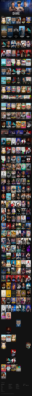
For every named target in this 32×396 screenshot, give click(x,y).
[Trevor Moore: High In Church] (18, 360)
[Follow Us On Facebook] (23, 385)
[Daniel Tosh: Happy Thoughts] (23, 219)
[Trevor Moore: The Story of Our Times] (23, 360)
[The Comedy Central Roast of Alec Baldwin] (13, 196)
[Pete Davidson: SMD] (3, 323)
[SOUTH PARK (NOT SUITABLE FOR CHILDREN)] (13, 338)
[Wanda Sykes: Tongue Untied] (23, 367)
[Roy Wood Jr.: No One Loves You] (13, 330)
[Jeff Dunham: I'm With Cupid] (8, 256)
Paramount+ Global (3, 391)
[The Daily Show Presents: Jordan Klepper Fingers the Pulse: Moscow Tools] (23, 278)
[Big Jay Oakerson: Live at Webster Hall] (28, 174)
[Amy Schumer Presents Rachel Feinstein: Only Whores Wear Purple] (8, 166)
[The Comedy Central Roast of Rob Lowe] (28, 204)
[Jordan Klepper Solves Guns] (3, 278)
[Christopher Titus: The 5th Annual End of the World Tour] (3, 196)
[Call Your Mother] (28, 181)
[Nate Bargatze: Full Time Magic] (3, 308)
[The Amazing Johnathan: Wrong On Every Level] (28, 159)
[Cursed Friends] (28, 211)
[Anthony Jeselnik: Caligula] (28, 166)
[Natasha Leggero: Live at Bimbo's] (28, 300)
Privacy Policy (10, 386)
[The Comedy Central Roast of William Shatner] (3, 211)
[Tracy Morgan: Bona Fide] (13, 360)
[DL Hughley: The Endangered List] (8, 219)
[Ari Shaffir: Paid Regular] (3, 174)
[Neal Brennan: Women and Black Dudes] (13, 308)
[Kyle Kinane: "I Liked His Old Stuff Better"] (3, 293)
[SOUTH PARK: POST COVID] (28, 330)
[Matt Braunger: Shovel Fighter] (3, 300)
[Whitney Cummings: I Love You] (28, 367)
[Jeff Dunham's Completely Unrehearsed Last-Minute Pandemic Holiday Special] (13, 256)
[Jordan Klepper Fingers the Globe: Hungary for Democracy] (8, 278)
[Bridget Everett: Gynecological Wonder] (13, 181)
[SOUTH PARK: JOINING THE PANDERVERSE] (8, 338)
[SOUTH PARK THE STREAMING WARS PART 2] (3, 338)
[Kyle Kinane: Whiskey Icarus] (13, 293)
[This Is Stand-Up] (23, 353)
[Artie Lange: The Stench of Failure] (8, 174)
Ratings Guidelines (17, 386)
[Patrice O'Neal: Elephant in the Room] (18, 315)
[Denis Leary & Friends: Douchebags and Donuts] (18, 226)
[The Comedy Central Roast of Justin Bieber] (18, 204)
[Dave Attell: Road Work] (28, 219)
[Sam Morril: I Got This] (23, 338)
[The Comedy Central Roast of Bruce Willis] (23, 196)
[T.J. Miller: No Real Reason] (23, 345)
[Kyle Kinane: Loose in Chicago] (8, 293)
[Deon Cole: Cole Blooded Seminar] (23, 226)
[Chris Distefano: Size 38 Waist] (23, 189)
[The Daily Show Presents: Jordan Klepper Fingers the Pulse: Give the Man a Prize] (13, 353)
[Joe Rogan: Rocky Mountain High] (13, 271)
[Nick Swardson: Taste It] (23, 308)
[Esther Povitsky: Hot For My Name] (23, 233)
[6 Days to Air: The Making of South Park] (3, 159)
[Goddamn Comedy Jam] (13, 241)
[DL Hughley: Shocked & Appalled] (3, 219)
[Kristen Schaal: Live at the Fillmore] (13, 286)
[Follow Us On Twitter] (25, 385)
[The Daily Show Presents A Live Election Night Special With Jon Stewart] (13, 219)
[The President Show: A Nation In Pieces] (13, 323)
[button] (3, 20)
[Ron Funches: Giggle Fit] (28, 323)
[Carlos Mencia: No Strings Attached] (13, 189)
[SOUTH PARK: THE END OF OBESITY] (18, 338)
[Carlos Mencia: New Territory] (8, 189)
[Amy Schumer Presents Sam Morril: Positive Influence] (13, 166)
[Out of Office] (13, 315)
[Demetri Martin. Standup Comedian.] (13, 226)
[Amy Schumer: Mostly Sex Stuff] (18, 166)
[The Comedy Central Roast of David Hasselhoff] (3, 204)
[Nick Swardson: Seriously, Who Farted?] (18, 308)
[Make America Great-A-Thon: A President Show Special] (23, 293)
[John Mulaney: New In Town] (18, 271)
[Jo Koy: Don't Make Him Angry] (23, 263)
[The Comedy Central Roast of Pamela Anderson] (23, 204)
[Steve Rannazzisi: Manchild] (13, 345)
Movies (1, 386)
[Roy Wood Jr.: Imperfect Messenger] (8, 330)
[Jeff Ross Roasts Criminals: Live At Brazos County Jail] (3, 263)
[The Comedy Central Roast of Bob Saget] (18, 196)
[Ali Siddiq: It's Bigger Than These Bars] (23, 159)
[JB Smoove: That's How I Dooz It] (23, 248)
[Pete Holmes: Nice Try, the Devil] (8, 323)
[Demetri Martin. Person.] (8, 226)
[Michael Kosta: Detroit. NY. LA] (8, 300)
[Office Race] (8, 315)
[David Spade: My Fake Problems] (3, 226)
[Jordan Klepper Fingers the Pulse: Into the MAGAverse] (18, 278)
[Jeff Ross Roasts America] (23, 256)
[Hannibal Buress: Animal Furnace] (23, 241)
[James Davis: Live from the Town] (28, 248)
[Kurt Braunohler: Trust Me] (23, 286)
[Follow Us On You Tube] (26, 385)
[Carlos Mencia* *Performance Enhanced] (3, 189)
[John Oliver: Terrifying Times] (28, 271)
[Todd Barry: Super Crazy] (3, 360)
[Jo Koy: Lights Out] (28, 263)
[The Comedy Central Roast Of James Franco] (13, 204)
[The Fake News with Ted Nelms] (8, 241)
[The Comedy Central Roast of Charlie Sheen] (28, 196)
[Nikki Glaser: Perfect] (28, 308)
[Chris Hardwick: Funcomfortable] (28, 189)
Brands (1, 389)
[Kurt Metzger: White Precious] (28, 286)
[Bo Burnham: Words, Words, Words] (8, 181)
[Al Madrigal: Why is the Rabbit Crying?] (18, 159)
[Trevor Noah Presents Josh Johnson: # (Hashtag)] (28, 360)
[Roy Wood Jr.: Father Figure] (3, 330)
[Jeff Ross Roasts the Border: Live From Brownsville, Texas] (8, 263)
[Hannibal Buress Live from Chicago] (28, 241)
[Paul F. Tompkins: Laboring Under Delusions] (28, 315)
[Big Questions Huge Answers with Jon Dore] (3, 181)
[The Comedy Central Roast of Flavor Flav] (8, 204)
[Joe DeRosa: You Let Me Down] (3, 271)
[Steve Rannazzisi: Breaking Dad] (8, 345)
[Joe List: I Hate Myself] (8, 271)
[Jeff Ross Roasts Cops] (28, 256)
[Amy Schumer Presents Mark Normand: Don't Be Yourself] (3, 166)
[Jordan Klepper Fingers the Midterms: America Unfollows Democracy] (13, 278)
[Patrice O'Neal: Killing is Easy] (23, 315)
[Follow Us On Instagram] (28, 385)
